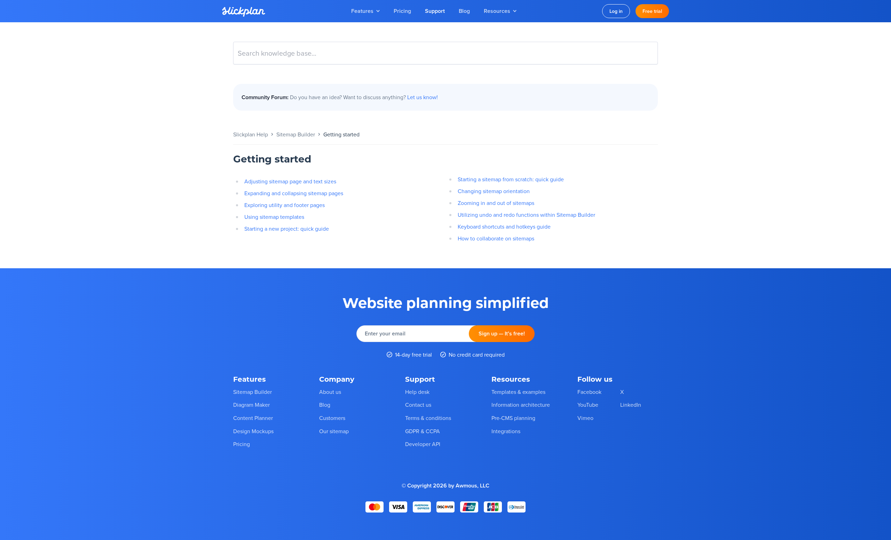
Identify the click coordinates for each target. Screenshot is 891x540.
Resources (497, 11)
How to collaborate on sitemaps (496, 238)
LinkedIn (630, 404)
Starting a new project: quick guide (286, 228)
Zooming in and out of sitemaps (496, 203)
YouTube (587, 404)
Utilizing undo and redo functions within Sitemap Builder (526, 215)
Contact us (418, 404)
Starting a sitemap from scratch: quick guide (511, 179)
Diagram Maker (251, 404)
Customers (332, 418)
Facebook (589, 391)
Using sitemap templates (274, 217)
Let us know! (422, 97)
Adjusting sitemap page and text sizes (290, 181)
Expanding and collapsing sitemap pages (293, 193)
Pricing (402, 11)
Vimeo (585, 418)
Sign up (502, 333)
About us (330, 391)
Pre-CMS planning (513, 418)
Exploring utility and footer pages (284, 205)
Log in (616, 11)
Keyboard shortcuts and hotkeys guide (504, 226)
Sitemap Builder (295, 134)
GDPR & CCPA (422, 431)
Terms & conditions (428, 418)
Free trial (652, 11)
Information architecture (520, 404)
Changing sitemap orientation (494, 191)
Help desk (417, 391)
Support (435, 11)
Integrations (505, 431)
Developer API (422, 444)
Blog (464, 11)
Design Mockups (253, 431)
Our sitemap (334, 431)
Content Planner (253, 418)
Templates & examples (518, 391)
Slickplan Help (250, 134)
